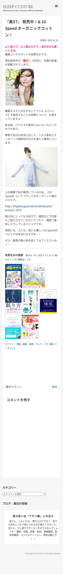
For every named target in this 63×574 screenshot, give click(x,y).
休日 (56, 387)
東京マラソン (12, 387)
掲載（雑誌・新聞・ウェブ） (30, 343)
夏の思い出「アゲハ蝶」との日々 (33, 516)
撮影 (52, 343)
